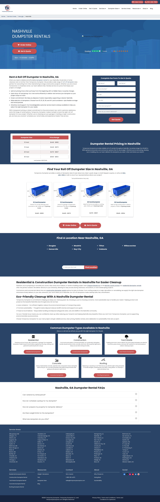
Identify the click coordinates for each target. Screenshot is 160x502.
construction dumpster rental (56, 290)
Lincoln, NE (69, 444)
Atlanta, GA (12, 438)
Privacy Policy (96, 498)
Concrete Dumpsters (56, 375)
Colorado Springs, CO (44, 436)
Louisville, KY (69, 448)
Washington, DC (127, 458)
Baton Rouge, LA (13, 448)
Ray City (77, 249)
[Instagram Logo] (130, 474)
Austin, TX (12, 444)
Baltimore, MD (13, 446)
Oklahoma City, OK (99, 444)
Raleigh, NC (97, 460)
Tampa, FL (125, 450)
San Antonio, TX (127, 436)
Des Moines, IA (42, 446)
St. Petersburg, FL (127, 448)
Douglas (52, 246)
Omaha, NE (97, 446)
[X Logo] (127, 474)
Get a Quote (69, 474)
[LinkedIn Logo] (135, 474)
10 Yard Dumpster (39, 202)
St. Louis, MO (126, 444)
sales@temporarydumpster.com (75, 480)
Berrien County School (112, 286)
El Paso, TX (41, 452)
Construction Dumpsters (80, 352)
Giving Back (97, 477)
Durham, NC (41, 450)
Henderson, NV (42, 460)
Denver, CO (41, 444)
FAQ (39, 477)
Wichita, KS (125, 460)
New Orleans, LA (98, 438)
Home (75, 8)
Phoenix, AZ (97, 452)
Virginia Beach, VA (127, 456)
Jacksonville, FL (70, 436)
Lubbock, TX (69, 450)
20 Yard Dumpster (93, 202)
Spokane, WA (126, 442)
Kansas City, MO (70, 438)
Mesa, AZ (68, 456)
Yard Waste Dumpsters (126, 352)
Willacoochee (130, 246)
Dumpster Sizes (113, 8)
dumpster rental (41, 80)
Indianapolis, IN (70, 434)
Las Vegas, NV (70, 440)
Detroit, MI (40, 448)
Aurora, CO (12, 442)
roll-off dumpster (68, 82)
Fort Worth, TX (42, 456)
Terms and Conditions (108, 498)
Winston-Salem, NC (128, 462)
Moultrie (77, 246)
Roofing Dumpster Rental (16, 487)
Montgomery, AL (99, 434)
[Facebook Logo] (124, 474)
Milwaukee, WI (70, 460)
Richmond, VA (126, 434)
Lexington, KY (69, 442)
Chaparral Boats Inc (93, 286)
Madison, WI (69, 452)
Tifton (101, 246)
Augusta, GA (12, 440)
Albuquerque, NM (14, 434)
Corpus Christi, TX (43, 440)
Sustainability (98, 480)
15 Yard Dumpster (66, 202)
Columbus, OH (42, 438)
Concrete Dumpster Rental (17, 484)
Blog (151, 8)
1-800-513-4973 (70, 477)
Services (102, 8)
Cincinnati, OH (13, 462)
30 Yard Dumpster (120, 202)
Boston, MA (12, 452)
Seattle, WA (125, 440)
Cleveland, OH (42, 434)
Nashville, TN (97, 436)
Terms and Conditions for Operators (111, 498)
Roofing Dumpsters (103, 375)
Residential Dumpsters (33, 352)
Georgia (21, 16)
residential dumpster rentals (132, 286)
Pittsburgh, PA (98, 454)
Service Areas (126, 8)
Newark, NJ (97, 442)
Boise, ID (11, 450)
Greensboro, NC (42, 458)
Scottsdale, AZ (126, 438)
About (145, 8)
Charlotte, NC (13, 458)
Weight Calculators (43, 474)
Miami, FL (68, 458)
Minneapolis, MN (70, 462)
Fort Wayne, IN (42, 454)
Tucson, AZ (125, 452)
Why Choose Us (98, 474)
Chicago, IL (12, 460)
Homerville (53, 249)
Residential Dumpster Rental (17, 474)
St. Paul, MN (125, 446)
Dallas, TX (40, 442)
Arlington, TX (12, 436)
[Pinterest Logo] (138, 474)
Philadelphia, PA (98, 450)
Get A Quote (93, 8)
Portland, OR (97, 458)
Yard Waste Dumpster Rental (17, 480)
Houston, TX (41, 462)
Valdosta (103, 249)
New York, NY (98, 440)
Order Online (83, 8)
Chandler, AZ (13, 456)
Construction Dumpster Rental (18, 477)
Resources (136, 8)
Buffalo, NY (12, 454)
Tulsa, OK (125, 454)
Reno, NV (96, 462)
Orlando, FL (97, 448)
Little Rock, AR (70, 446)
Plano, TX (96, 456)
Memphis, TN (69, 454)
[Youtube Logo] (132, 474)
